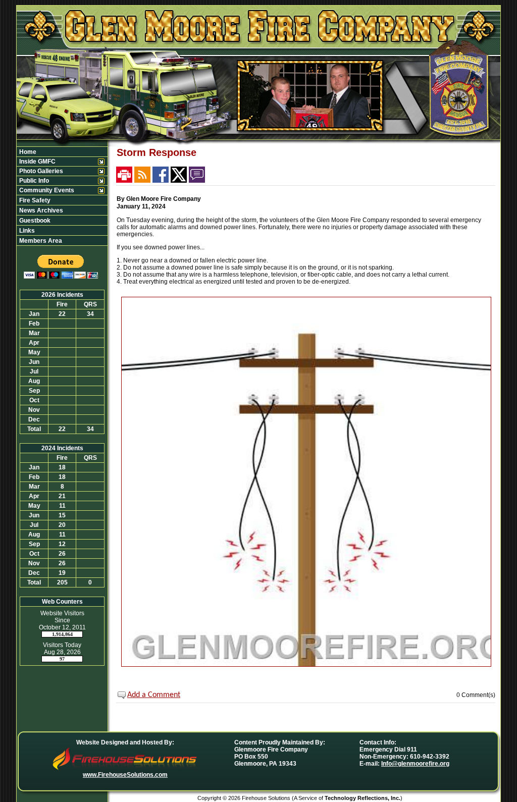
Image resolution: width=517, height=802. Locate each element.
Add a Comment (153, 695)
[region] (62, 196)
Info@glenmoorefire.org (415, 763)
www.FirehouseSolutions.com (125, 774)
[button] (57, 161)
